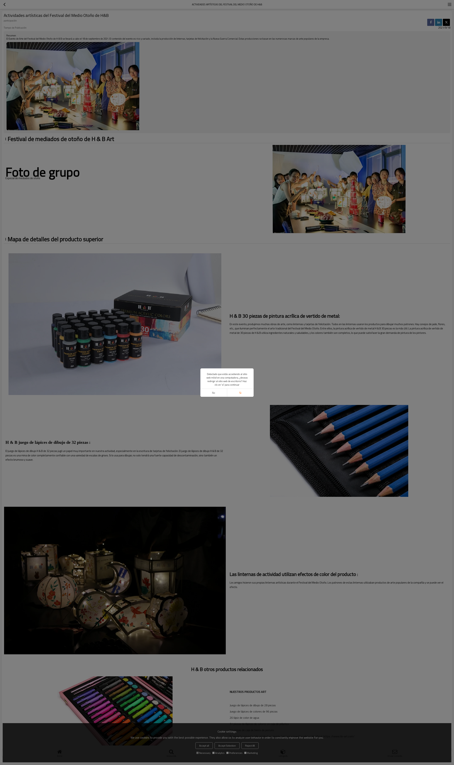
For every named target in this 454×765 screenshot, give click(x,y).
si (240, 393)
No (213, 393)
